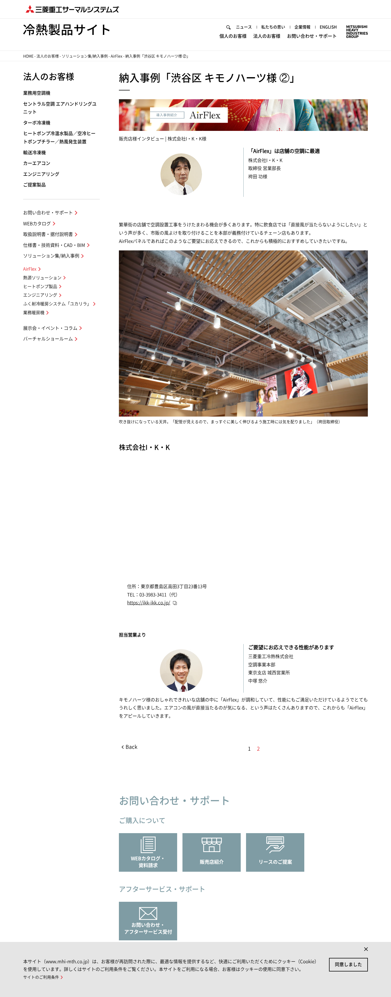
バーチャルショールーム (48, 339)
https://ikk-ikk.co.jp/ (148, 602)
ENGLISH (328, 27)
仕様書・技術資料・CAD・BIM (54, 245)
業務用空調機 (36, 93)
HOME (28, 56)
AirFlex (116, 56)
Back (131, 746)
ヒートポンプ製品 (40, 286)
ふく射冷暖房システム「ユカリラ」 (57, 304)
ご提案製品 (34, 184)
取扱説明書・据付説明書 (48, 234)
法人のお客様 (266, 36)
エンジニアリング (41, 174)
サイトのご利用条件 (41, 977)
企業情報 (302, 27)
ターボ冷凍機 (36, 123)
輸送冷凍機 (34, 152)
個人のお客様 (233, 36)
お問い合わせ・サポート (312, 36)
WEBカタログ (37, 223)
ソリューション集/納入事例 (85, 56)
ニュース (244, 27)
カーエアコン (36, 163)
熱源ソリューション (42, 278)
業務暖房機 (33, 312)
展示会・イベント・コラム (50, 328)
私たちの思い (273, 27)
